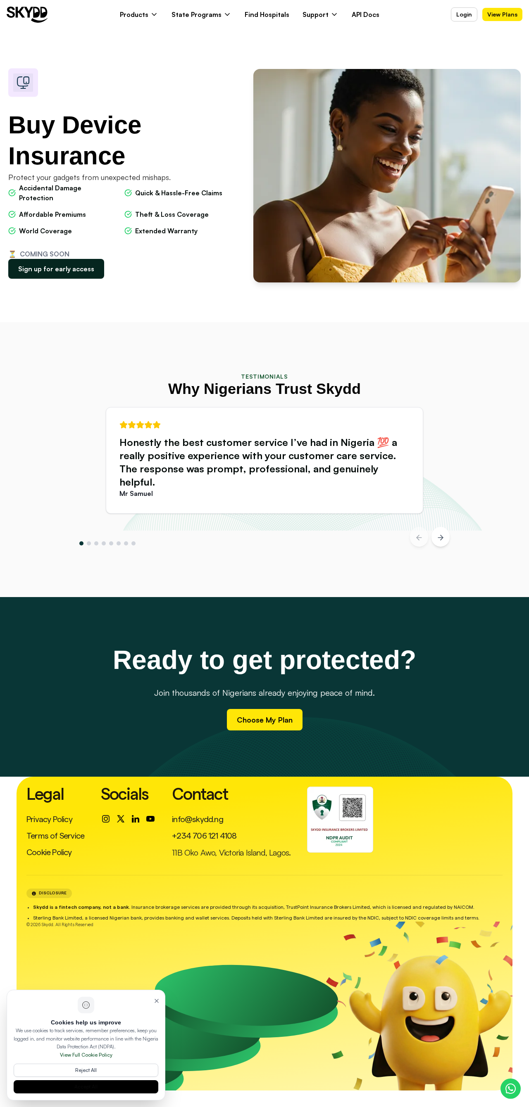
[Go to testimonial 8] (133, 543)
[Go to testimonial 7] (126, 543)
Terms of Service (55, 836)
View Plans (502, 14)
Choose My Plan (265, 719)
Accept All (86, 1086)
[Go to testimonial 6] (119, 543)
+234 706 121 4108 (204, 836)
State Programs (197, 14)
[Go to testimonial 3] (96, 543)
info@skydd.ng (197, 819)
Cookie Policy (49, 853)
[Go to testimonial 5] (111, 543)
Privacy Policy (49, 819)
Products (134, 14)
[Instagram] (106, 819)
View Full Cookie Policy (86, 1055)
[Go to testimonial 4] (104, 543)
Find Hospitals (267, 14)
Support (316, 14)
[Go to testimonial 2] (89, 543)
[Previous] (419, 537)
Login (464, 14)
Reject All (86, 1070)
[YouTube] (150, 819)
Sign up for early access (56, 269)
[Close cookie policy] (157, 1000)
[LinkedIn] (136, 819)
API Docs (365, 14)
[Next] (440, 537)
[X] (121, 819)
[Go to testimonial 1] (81, 543)
